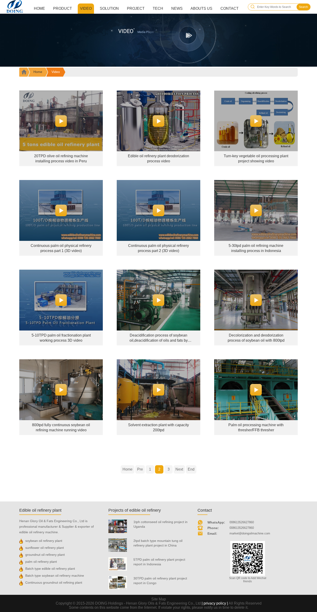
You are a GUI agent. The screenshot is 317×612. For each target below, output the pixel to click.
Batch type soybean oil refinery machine (54, 575)
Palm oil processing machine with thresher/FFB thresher (256, 427)
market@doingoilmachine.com (250, 533)
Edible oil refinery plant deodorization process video (158, 158)
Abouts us (201, 8)
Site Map (158, 599)
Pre (140, 469)
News (177, 8)
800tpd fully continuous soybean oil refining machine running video (61, 427)
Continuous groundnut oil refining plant (53, 582)
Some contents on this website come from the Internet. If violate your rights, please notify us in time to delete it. (158, 607)
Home (39, 8)
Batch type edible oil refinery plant (50, 568)
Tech (158, 8)
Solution (109, 8)
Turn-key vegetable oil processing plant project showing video (256, 158)
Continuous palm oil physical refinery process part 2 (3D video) (158, 248)
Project (136, 8)
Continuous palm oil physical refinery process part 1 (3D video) (61, 248)
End (191, 469)
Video (86, 8)
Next (179, 469)
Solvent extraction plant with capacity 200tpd (158, 427)
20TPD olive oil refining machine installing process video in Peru (61, 158)
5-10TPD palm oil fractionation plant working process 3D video (61, 337)
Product (62, 8)
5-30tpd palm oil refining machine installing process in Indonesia (256, 248)
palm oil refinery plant (41, 561)
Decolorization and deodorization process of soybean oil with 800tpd (256, 337)
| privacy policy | (215, 603)
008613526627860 (242, 522)
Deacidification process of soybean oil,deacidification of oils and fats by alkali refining (158, 338)
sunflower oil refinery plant (44, 548)
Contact (229, 8)
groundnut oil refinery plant (45, 554)
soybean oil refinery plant (43, 541)
